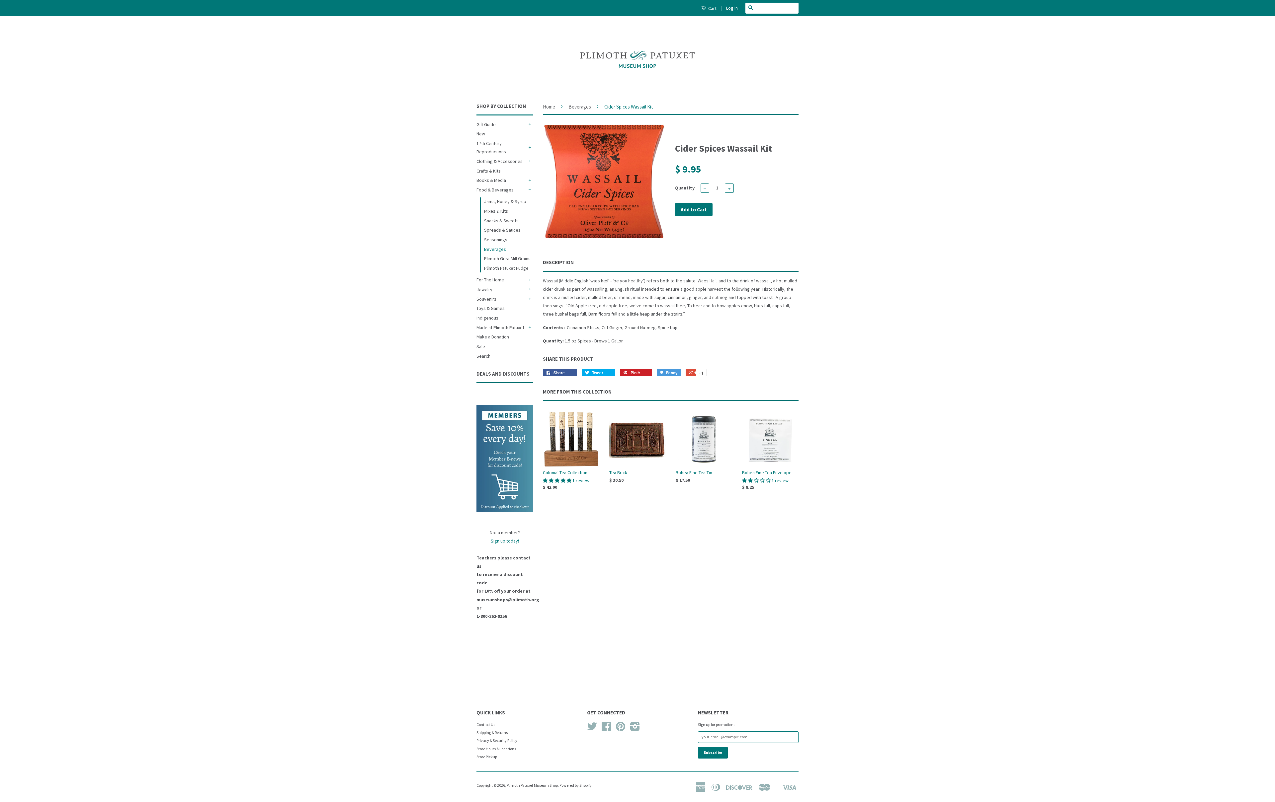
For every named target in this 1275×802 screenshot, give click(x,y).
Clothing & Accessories (499, 161)
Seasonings (495, 240)
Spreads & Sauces (502, 230)
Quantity (685, 188)
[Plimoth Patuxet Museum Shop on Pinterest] (621, 728)
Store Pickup (486, 756)
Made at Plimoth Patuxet (500, 327)
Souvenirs (486, 299)
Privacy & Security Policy (496, 740)
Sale (480, 346)
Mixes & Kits (496, 211)
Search (483, 356)
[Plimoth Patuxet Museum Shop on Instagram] (635, 728)
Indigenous (487, 318)
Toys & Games (490, 308)
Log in (732, 8)
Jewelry (484, 289)
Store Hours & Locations (496, 748)
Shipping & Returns (492, 732)
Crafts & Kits (488, 171)
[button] (557, 480)
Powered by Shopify (575, 785)
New (480, 134)
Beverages (495, 249)
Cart (712, 8)
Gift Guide (486, 124)
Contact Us (485, 724)
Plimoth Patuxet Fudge (506, 268)
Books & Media (491, 180)
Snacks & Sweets (501, 221)
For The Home (490, 280)
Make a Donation (492, 337)
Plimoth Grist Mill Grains (507, 258)
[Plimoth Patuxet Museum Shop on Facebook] (606, 728)
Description (558, 262)
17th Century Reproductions (491, 147)
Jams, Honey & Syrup (505, 201)
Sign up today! (505, 541)
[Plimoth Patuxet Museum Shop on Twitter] (592, 728)
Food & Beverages (495, 190)
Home (549, 107)
